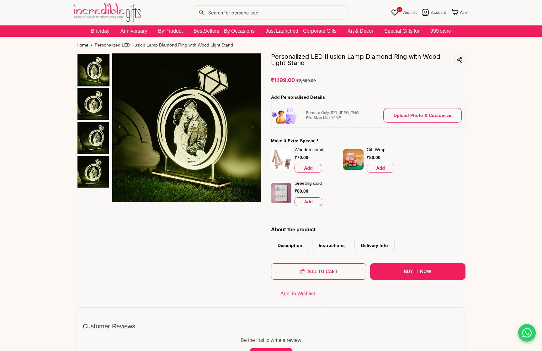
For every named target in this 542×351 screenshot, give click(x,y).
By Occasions (239, 31)
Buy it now (417, 271)
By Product (170, 31)
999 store (440, 31)
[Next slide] (254, 127)
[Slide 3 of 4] (93, 138)
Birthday (100, 31)
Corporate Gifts (320, 31)
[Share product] (459, 59)
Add (308, 168)
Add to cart (322, 271)
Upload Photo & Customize (422, 115)
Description (290, 245)
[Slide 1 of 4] (93, 70)
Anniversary (133, 31)
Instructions (332, 245)
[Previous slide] (119, 127)
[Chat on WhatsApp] (527, 333)
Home (82, 44)
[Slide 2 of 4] (93, 104)
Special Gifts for (401, 31)
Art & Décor (360, 31)
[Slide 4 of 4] (93, 172)
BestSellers (206, 31)
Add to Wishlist (297, 293)
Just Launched (282, 31)
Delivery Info (374, 245)
